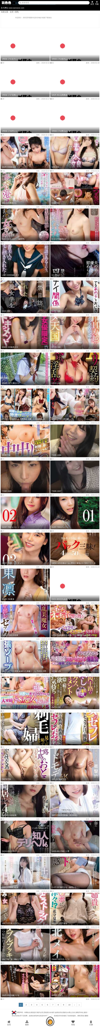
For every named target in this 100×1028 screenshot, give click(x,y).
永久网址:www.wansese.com (12, 8)
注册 (91, 1025)
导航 (97, 4)
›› (79, 1005)
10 (69, 1005)
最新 (27, 1025)
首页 (92, 4)
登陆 (73, 1025)
